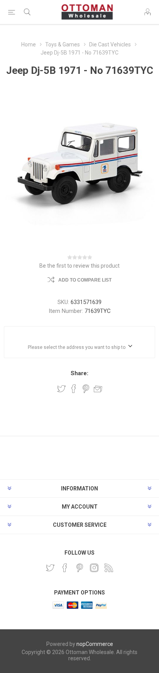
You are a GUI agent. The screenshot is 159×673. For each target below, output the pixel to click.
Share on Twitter (61, 388)
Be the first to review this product (79, 266)
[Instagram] (94, 568)
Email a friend (98, 388)
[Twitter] (50, 568)
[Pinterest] (79, 568)
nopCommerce (94, 644)
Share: (79, 373)
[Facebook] (65, 568)
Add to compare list (85, 280)
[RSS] (109, 568)
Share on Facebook (73, 388)
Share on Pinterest (86, 388)
